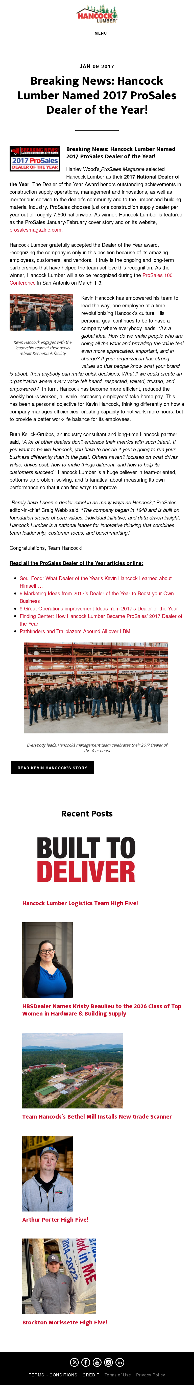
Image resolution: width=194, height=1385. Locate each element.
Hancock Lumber (97, 13)
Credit (91, 1375)
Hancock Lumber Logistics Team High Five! (80, 903)
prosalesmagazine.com (35, 229)
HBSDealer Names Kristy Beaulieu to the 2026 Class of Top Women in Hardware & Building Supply (101, 1010)
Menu (101, 33)
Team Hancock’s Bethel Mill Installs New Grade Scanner (97, 1117)
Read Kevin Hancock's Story (52, 767)
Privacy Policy (150, 1375)
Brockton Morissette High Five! (64, 1323)
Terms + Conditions (53, 1375)
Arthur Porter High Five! (55, 1220)
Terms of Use (118, 1375)
